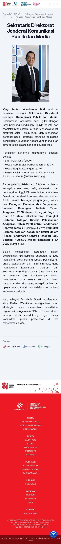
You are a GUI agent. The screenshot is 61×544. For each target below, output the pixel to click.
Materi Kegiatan (30, 466)
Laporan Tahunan (30, 469)
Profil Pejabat (30, 429)
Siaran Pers (30, 440)
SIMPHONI (30, 495)
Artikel (30, 444)
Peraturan (30, 484)
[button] (53, 534)
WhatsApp (45, 347)
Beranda (7, 14)
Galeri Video (30, 455)
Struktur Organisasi (30, 425)
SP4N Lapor (30, 498)
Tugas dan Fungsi (30, 422)
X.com (17, 347)
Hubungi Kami (30, 513)
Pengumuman (30, 447)
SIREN (30, 502)
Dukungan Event (31, 473)
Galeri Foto (30, 451)
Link (8, 347)
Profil (13, 14)
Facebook (30, 347)
